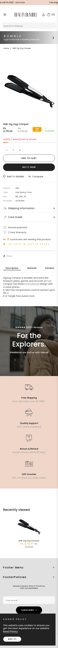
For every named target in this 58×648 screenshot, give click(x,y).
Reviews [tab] (49, 268)
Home (6, 48)
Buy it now (29, 167)
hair (49, 281)
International (32, 283)
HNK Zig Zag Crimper (29, 540)
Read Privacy (10, 631)
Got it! (12, 639)
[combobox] (29, 25)
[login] (42, 15)
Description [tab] (12, 268)
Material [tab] (32, 268)
